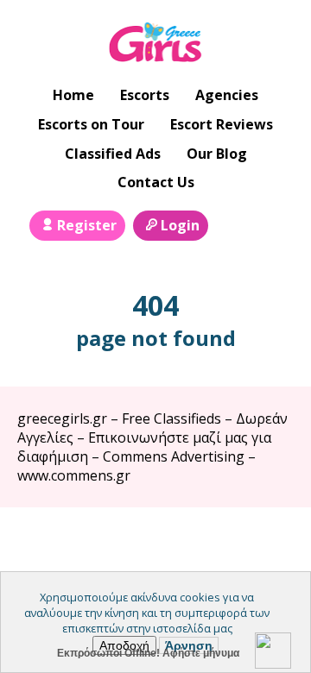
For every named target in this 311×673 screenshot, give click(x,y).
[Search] (231, 223)
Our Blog (217, 153)
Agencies (226, 94)
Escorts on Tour (91, 124)
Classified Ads (113, 153)
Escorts (144, 94)
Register (87, 225)
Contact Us (155, 182)
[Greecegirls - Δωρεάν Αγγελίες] (156, 44)
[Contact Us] (270, 223)
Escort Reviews (221, 124)
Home (73, 94)
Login (180, 225)
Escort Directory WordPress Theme (269, 541)
